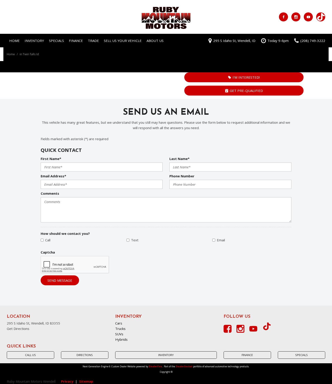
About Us (155, 40)
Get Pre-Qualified (246, 90)
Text (134, 240)
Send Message (59, 280)
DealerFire (155, 366)
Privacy (67, 381)
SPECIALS (301, 355)
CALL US (30, 355)
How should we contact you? (65, 233)
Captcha (48, 252)
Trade (93, 40)
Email (221, 240)
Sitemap (86, 381)
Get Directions (18, 328)
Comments (50, 193)
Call (47, 240)
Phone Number (181, 176)
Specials (56, 40)
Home (14, 40)
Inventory (34, 40)
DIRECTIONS (85, 355)
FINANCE (247, 355)
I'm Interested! (246, 77)
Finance (76, 40)
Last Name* (179, 158)
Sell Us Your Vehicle (123, 40)
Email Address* (53, 176)
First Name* (51, 158)
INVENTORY (166, 355)
